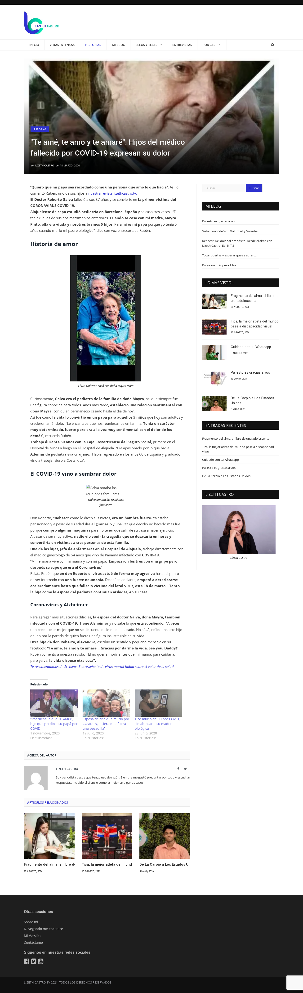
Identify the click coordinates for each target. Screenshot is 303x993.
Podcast (210, 45)
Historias (93, 45)
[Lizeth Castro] (41, 22)
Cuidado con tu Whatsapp (251, 347)
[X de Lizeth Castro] (34, 962)
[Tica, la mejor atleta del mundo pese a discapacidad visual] (107, 836)
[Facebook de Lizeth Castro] (27, 962)
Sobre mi (31, 922)
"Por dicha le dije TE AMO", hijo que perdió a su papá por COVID (54, 724)
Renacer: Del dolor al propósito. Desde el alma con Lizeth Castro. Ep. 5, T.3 (237, 243)
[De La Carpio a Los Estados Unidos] (164, 836)
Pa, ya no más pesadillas (219, 265)
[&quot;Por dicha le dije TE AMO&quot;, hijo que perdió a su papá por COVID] (54, 702)
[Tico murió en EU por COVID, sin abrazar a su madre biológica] (158, 702)
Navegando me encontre (43, 928)
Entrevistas (182, 45)
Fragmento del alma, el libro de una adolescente (49, 864)
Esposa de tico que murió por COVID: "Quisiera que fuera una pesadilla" (106, 724)
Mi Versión (32, 935)
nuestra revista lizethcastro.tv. (113, 193)
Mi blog (118, 45)
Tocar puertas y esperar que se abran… (229, 255)
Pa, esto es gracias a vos (219, 221)
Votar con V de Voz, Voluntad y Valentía (230, 231)
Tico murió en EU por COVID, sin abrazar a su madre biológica (157, 724)
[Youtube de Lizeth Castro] (41, 962)
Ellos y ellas (146, 45)
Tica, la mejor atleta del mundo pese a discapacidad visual (107, 864)
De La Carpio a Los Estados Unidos (164, 864)
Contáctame (33, 942)
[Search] (272, 45)
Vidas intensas (62, 45)
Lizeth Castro (44, 165)
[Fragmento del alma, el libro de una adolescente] (49, 836)
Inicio (34, 45)
